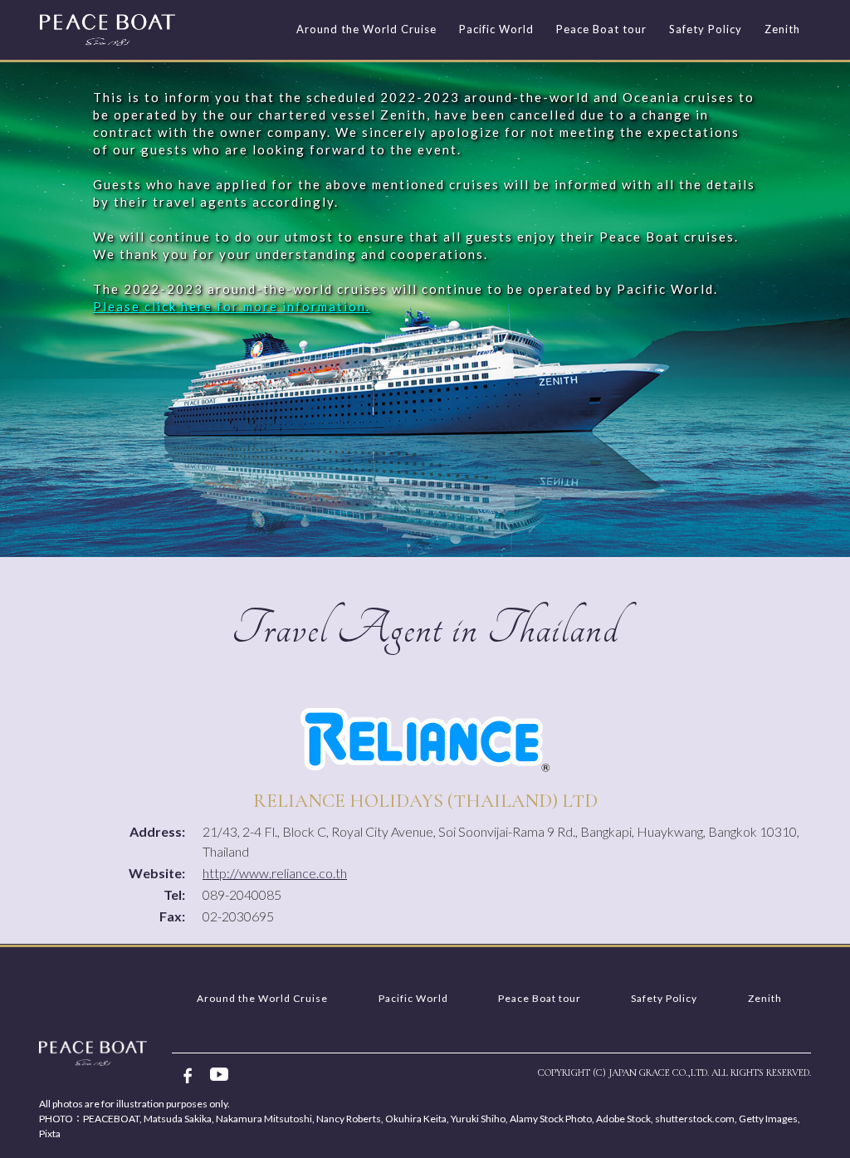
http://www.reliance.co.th (275, 873)
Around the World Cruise (366, 29)
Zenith (782, 29)
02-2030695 (238, 916)
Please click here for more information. (231, 306)
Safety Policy (705, 29)
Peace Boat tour (601, 29)
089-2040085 (242, 894)
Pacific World (496, 29)
